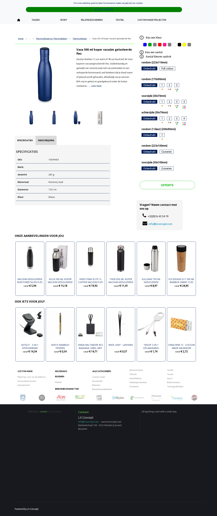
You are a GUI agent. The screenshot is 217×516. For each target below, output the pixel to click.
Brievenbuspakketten (67, 389)
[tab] (25, 140)
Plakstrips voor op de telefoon (31, 377)
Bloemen (59, 376)
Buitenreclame (173, 382)
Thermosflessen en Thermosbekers (51, 39)
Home (19, 20)
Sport (63, 20)
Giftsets (133, 374)
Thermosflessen (80, 39)
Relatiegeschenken (92, 20)
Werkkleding (135, 378)
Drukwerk (134, 386)
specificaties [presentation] (25, 140)
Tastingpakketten (175, 386)
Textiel (120, 20)
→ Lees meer (95, 86)
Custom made (25, 371)
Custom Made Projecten (152, 20)
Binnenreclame (136, 370)
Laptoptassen (23, 385)
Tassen (36, 20)
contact (43, 411)
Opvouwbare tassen (26, 381)
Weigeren (187, 10)
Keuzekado (61, 371)
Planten (58, 382)
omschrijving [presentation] (46, 140)
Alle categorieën (101, 371)
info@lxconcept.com (160, 224)
